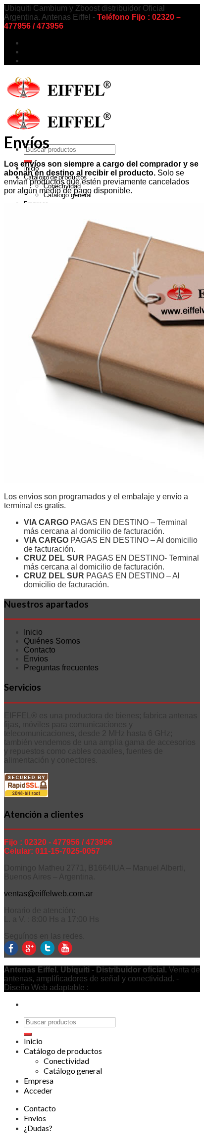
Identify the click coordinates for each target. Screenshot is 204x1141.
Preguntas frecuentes (61, 667)
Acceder (38, 1090)
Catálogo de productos (63, 1050)
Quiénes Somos (52, 641)
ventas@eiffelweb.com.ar (48, 893)
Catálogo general (73, 1070)
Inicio (33, 632)
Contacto (39, 43)
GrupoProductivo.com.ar (133, 987)
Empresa (38, 1080)
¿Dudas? (40, 60)
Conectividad (66, 1060)
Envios (36, 51)
